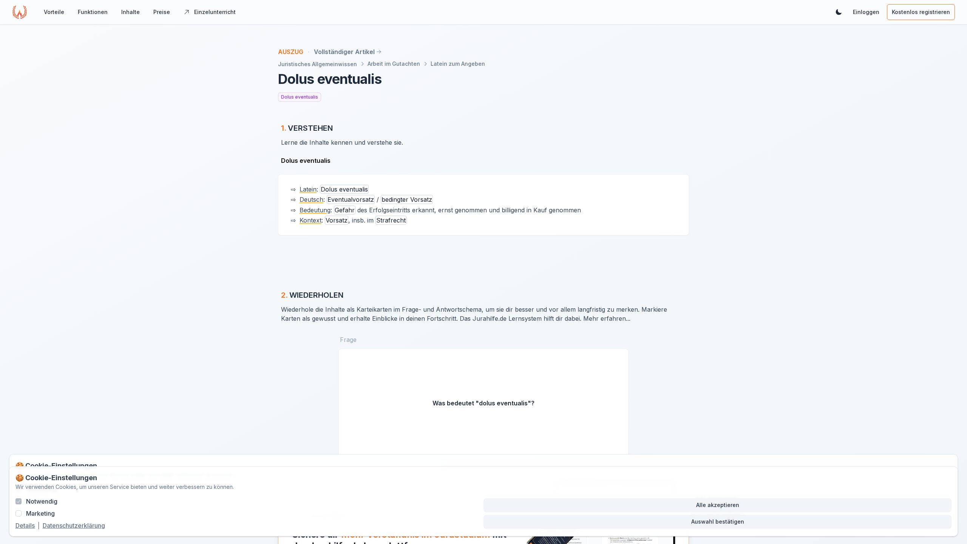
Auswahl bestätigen (717, 521)
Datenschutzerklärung (74, 525)
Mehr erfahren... (606, 318)
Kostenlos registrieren (921, 12)
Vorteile (54, 12)
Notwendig (41, 501)
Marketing (40, 513)
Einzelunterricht (215, 12)
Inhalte (130, 12)
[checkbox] (18, 501)
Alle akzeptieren (717, 505)
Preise (161, 12)
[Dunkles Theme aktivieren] (838, 12)
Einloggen (866, 12)
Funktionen (93, 12)
